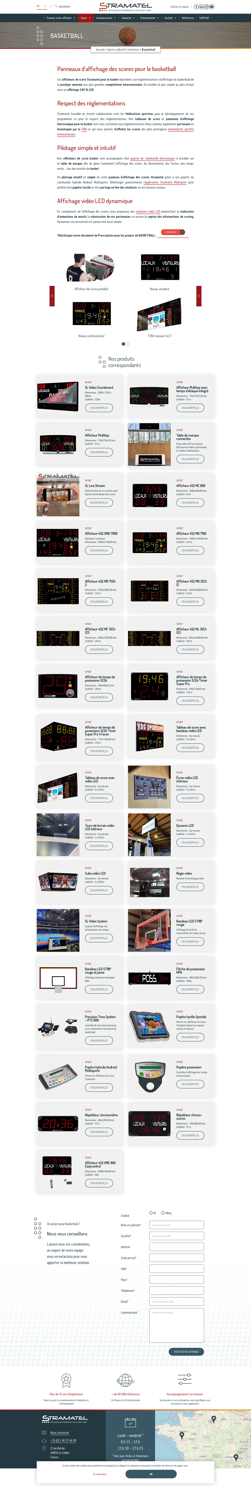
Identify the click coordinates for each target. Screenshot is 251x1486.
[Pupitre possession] (149, 1097)
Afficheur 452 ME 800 (190, 485)
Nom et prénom (131, 1225)
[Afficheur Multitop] (58, 465)
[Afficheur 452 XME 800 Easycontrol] (58, 1192)
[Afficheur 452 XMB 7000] (58, 563)
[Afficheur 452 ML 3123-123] (149, 659)
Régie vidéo (184, 873)
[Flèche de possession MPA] (149, 999)
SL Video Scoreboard (99, 387)
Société (169, 18)
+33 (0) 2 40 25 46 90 (63, 1440)
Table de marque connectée (187, 437)
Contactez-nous (179, 7)
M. (155, 1213)
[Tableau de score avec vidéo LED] (58, 807)
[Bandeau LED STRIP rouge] (149, 951)
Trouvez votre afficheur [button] (59, 18)
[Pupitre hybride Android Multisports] (58, 1097)
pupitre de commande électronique (152, 158)
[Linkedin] (201, 6)
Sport (84, 18)
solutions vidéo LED (148, 211)
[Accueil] (125, 7)
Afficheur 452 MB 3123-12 (192, 583)
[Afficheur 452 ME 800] (149, 515)
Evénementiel (148, 18)
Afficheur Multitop (97, 435)
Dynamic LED (185, 825)
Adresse (125, 1247)
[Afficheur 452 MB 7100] (149, 563)
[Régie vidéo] (149, 903)
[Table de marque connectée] (149, 465)
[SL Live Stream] (58, 515)
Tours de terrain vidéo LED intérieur (99, 827)
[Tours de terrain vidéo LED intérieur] (58, 855)
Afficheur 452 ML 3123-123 (191, 631)
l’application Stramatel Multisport (165, 182)
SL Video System (96, 921)
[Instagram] (206, 6)
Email (125, 1301)
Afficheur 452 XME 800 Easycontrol (100, 1164)
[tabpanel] (125, 293)
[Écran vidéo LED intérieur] (149, 807)
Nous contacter (59, 1432)
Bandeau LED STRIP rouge (189, 923)
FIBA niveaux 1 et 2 (159, 336)
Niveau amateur (160, 289)
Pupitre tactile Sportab (191, 1016)
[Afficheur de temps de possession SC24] (58, 707)
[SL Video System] (58, 951)
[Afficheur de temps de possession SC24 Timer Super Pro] (149, 707)
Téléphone (128, 1290)
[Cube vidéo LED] (58, 903)
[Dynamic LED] (149, 855)
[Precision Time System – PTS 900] (58, 1046)
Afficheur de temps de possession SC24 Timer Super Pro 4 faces (100, 730)
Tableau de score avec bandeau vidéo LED (191, 729)
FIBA (84, 129)
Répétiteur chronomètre (101, 1115)
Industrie (126, 18)
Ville (124, 1268)
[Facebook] (196, 6)
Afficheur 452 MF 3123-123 (100, 631)
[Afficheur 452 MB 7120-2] (58, 611)
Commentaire (129, 1312)
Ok (151, 1474)
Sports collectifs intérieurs (123, 49)
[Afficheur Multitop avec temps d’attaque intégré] (149, 417)
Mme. (169, 1213)
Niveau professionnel (91, 336)
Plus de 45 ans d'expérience (66, 1394)
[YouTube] (211, 6)
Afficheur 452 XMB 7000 (101, 533)
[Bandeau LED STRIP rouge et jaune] (58, 999)
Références (188, 18)
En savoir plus (99, 408)
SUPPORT (204, 18)
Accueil (100, 49)
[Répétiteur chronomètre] (58, 1145)
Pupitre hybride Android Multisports (101, 1069)
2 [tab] (127, 344)
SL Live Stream (95, 485)
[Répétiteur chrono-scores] (149, 1145)
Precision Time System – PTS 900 (100, 1018)
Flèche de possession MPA (190, 970)
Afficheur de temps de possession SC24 (100, 678)
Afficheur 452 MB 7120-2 (100, 583)
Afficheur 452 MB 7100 (191, 533)
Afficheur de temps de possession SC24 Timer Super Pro (191, 680)
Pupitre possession (188, 1067)
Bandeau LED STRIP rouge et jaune (98, 970)
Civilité (125, 1215)
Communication (104, 18)
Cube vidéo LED (95, 873)
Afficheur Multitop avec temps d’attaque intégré (192, 389)
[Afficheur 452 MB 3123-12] (149, 611)
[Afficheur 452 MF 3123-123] (58, 659)
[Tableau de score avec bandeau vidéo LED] (149, 757)
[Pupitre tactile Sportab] (149, 1046)
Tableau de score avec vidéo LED (100, 779)
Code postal (128, 1258)
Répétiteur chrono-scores (189, 1117)
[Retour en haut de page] (242, 1477)
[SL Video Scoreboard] (58, 417)
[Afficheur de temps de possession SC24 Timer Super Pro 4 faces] (58, 757)
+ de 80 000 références (126, 1394)
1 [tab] (123, 344)
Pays (124, 1279)
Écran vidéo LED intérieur (187, 779)
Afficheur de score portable (91, 289)
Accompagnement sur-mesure (185, 1394)
